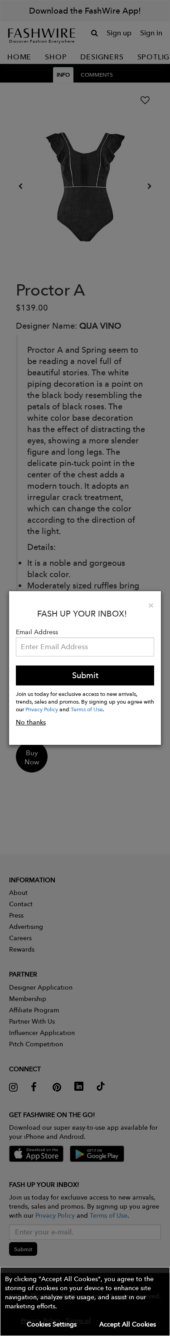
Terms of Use (87, 709)
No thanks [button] (31, 722)
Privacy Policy (41, 709)
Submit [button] (85, 675)
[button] (85, 1301)
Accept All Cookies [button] (127, 1324)
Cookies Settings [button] (52, 1324)
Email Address (37, 632)
